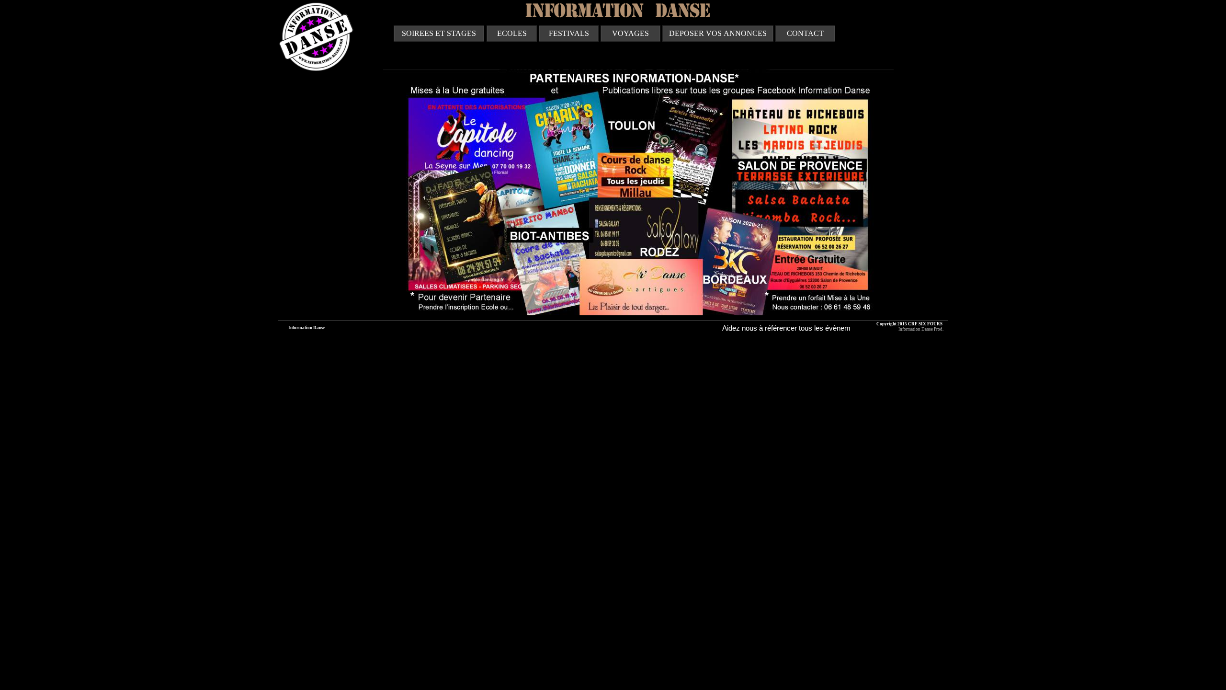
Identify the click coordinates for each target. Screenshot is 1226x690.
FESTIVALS (569, 33)
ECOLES (512, 33)
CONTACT (805, 33)
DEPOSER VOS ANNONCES (718, 33)
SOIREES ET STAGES (439, 33)
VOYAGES (630, 33)
